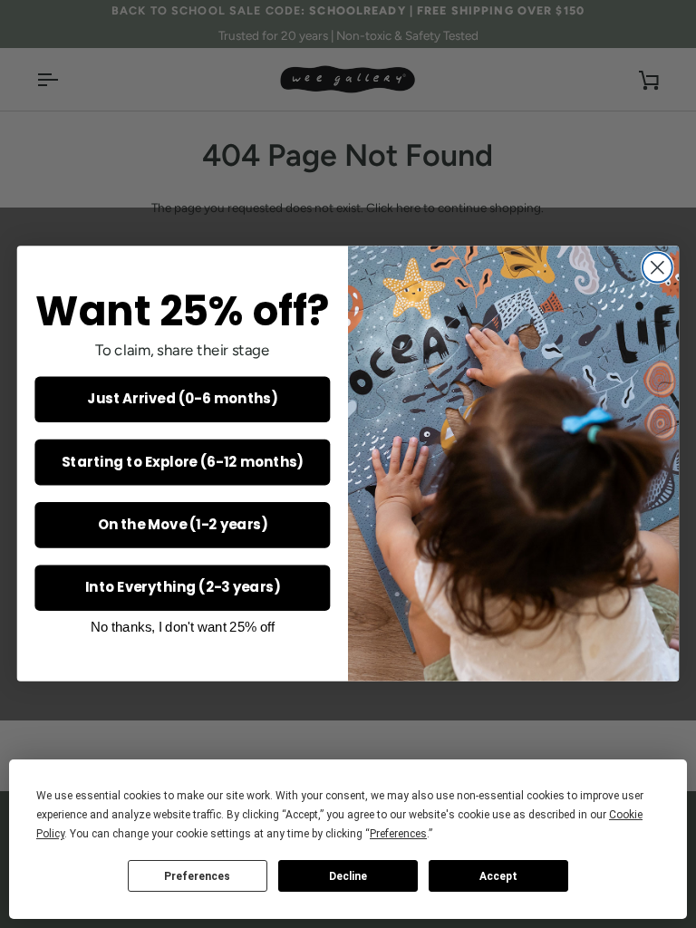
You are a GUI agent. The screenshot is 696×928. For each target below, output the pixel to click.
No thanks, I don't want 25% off (183, 627)
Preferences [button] (398, 833)
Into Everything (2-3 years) (182, 587)
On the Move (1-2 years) (182, 525)
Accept (498, 876)
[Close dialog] (657, 268)
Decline (348, 876)
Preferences (197, 876)
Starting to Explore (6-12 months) (183, 462)
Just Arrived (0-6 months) (182, 400)
